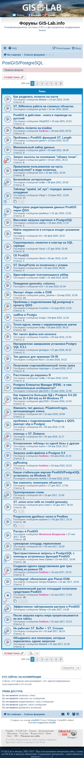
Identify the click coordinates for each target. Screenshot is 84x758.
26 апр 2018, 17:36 (54, 427)
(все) (41, 733)
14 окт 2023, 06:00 (58, 109)
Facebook (36, 15)
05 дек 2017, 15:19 (62, 519)
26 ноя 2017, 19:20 (54, 546)
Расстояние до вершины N (32, 375)
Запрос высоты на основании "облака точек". (45, 157)
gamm (42, 140)
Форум (34, 733)
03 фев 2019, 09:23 (58, 327)
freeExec (44, 131)
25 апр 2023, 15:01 (62, 121)
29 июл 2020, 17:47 (58, 223)
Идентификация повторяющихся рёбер (40, 274)
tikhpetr (43, 99)
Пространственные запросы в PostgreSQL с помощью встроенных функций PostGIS (44, 555)
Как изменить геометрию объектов (37, 482)
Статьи (32, 730)
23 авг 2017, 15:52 (69, 582)
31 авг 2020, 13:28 (61, 213)
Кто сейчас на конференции (21, 677)
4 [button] (46, 83)
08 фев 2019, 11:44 (58, 317)
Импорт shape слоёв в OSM (32, 292)
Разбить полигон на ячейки (32, 128)
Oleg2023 (44, 121)
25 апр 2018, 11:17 (54, 436)
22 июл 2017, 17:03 (61, 594)
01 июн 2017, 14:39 (58, 609)
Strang (42, 609)
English (65, 15)
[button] (61, 83)
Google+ (52, 15)
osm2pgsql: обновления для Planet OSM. (41, 579)
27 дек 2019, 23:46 (57, 248)
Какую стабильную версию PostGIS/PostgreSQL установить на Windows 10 (46, 474)
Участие (23, 733)
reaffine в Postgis (25, 314)
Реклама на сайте (30, 736)
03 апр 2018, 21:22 (61, 456)
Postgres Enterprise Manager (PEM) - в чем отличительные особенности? (42, 386)
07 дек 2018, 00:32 (61, 350)
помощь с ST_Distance (29, 433)
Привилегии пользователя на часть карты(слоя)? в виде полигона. (38, 168)
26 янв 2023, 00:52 (61, 131)
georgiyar (44, 350)
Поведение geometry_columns (34, 283)
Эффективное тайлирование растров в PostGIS (46, 606)
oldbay (42, 223)
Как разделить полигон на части (35, 96)
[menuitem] (12, 48)
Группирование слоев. (29, 492)
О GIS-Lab (21, 730)
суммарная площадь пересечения (37, 543)
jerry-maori (44, 505)
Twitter (20, 15)
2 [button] (37, 83)
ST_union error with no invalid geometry (40, 502)
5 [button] (51, 83)
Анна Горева (46, 559)
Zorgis (42, 317)
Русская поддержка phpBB (42, 722)
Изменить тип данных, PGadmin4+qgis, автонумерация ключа (40, 409)
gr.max (42, 109)
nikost (42, 258)
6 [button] (56, 83)
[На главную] (42, 6)
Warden (43, 644)
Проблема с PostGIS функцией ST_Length (42, 137)
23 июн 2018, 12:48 (61, 391)
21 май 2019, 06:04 (58, 277)
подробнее (46, 756)
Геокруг (72, 737)
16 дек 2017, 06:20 (63, 505)
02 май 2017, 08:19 (54, 631)
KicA (41, 359)
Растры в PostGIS (25, 531)
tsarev (42, 446)
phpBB (34, 720)
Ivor (41, 172)
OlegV (42, 195)
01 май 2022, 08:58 (58, 150)
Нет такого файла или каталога (34, 334)
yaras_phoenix (46, 295)
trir (40, 236)
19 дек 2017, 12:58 (54, 495)
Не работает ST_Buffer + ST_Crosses (38, 628)
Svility (42, 182)
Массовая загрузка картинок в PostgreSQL (42, 220)
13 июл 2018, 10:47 (62, 368)
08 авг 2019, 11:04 (57, 258)
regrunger (44, 368)
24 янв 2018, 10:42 (59, 478)
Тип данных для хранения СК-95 (35, 356)
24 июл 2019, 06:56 (54, 268)
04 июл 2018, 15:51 (58, 378)
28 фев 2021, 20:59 (58, 182)
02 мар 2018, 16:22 (61, 465)
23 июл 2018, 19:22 (56, 359)
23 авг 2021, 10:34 (55, 172)
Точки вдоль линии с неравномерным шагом (45, 324)
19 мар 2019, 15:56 (67, 295)
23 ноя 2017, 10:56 (65, 559)
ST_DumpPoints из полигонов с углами (40, 265)
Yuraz (42, 248)
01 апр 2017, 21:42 (60, 644)
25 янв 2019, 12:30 (61, 337)
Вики (48, 733)
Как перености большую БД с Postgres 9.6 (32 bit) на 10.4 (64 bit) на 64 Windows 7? (45, 396)
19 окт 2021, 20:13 (58, 160)
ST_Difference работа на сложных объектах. (43, 106)
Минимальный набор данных (33, 147)
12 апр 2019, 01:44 (56, 286)
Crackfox (44, 308)
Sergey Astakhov (48, 582)
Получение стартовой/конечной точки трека (44, 365)
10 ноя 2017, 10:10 (61, 572)
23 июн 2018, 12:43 (61, 401)
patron (42, 485)
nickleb (42, 478)
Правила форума (13, 70)
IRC (16, 736)
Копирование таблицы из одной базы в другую (46, 443)
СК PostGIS (21, 255)
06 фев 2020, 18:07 (54, 236)
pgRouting (20, 462)
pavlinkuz (44, 213)
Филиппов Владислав (52, 534)
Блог (9, 736)
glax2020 (43, 391)
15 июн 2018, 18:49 (54, 414)
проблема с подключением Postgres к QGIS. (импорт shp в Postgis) (44, 422)
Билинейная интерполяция (32, 179)
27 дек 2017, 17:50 (58, 485)
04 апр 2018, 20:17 (58, 446)
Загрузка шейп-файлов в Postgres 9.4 (39, 453)
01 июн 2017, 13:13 (61, 621)
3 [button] (42, 83)
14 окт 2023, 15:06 (59, 99)
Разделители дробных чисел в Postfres (40, 516)
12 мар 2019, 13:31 (61, 308)
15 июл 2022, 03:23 (58, 140)
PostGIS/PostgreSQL (22, 63)
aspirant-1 (44, 519)
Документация (46, 730)
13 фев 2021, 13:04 (58, 195)
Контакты (12, 733)
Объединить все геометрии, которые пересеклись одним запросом (39, 639)
